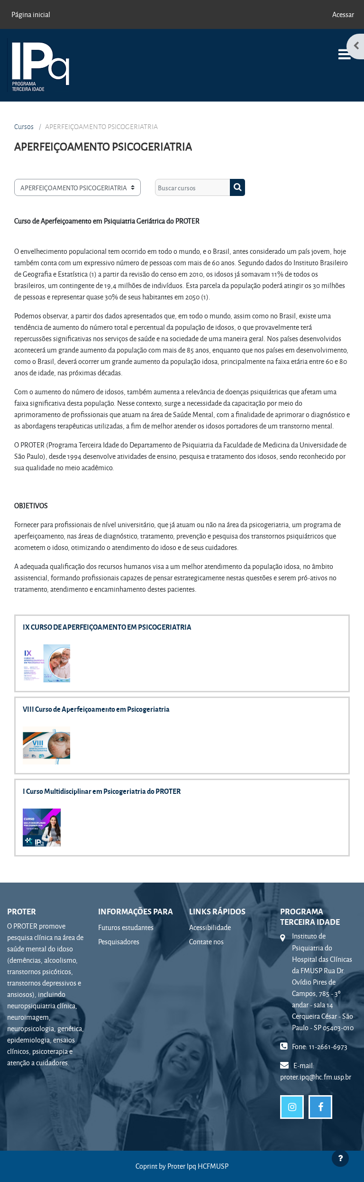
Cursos (24, 126)
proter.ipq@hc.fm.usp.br (315, 1077)
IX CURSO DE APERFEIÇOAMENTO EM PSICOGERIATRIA (107, 627)
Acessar (343, 14)
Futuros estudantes (126, 927)
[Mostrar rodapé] (340, 1158)
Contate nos (206, 942)
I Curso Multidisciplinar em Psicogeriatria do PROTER (102, 791)
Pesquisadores (118, 942)
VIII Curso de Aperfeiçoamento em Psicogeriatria (96, 709)
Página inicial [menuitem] (30, 14)
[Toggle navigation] (344, 49)
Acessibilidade (210, 927)
